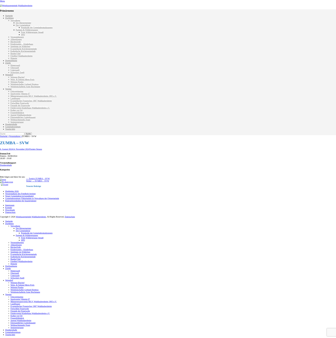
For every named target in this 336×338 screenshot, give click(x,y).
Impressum (9, 205)
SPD (23, 34)
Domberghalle (11, 124)
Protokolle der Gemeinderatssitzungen (36, 27)
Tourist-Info (10, 129)
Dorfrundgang (11, 60)
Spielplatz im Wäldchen (20, 46)
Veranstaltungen (17, 37)
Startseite (9, 16)
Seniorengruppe (17, 122)
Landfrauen (15, 98)
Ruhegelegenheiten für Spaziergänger (20, 201)
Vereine (8, 89)
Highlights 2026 (12, 191)
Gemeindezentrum (12, 127)
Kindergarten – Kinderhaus (21, 44)
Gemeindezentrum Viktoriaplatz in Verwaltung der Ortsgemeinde (32, 198)
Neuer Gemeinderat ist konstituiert (19, 196)
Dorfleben (9, 18)
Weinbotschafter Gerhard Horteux (24, 84)
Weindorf (9, 75)
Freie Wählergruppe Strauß (32, 32)
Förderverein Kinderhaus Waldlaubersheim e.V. (30, 108)
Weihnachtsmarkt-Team (20, 120)
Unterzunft (14, 70)
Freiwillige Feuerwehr (19, 103)
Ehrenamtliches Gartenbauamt (22, 117)
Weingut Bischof (17, 77)
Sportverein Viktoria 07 (20, 94)
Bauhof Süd (15, 53)
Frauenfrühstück (17, 112)
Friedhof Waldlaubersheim (21, 56)
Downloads (10, 210)
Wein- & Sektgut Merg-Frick (22, 79)
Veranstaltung (15, 136)
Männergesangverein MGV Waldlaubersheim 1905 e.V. (33, 96)
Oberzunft (14, 68)
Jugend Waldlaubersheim (20, 115)
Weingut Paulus (16, 82)
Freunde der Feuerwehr (20, 105)
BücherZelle (15, 42)
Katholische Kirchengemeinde (23, 51)
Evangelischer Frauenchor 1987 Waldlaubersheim (31, 101)
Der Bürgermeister (23, 23)
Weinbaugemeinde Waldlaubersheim (31, 217)
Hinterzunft (15, 65)
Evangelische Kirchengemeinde (23, 49)
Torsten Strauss (35, 149)
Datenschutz (10, 212)
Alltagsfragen (16, 39)
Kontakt (8, 207)
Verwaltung (15, 20)
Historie (13, 58)
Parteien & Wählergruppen (27, 30)
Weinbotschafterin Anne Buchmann (25, 86)
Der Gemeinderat (23, 25)
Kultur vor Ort (16, 110)
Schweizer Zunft (17, 72)
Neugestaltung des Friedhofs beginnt (20, 194)
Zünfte (8, 63)
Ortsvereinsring (16, 91)
